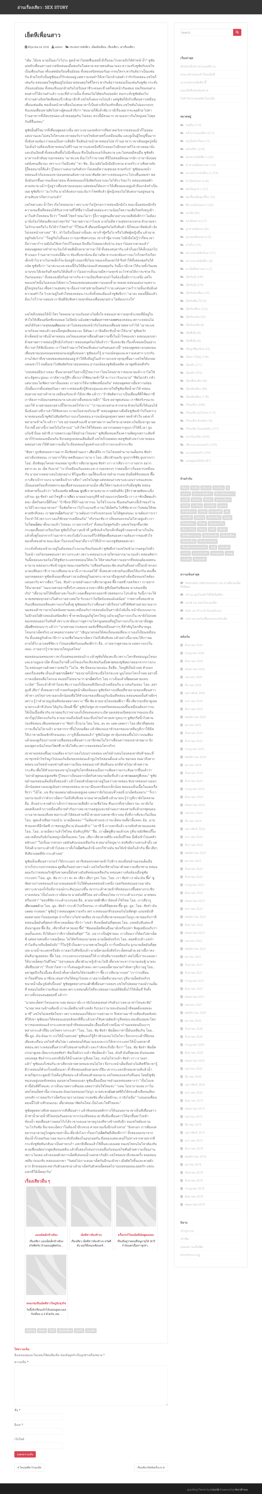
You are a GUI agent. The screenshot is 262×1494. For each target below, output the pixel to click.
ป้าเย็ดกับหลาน (195, 181)
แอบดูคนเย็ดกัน (195, 460)
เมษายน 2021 (193, 1005)
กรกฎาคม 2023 (194, 885)
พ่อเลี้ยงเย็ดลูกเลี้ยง (197, 197)
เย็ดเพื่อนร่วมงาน (191, 535)
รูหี (61, 496)
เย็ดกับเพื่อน (193, 309)
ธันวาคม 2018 (194, 1148)
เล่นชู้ (213, 547)
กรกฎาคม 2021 (194, 981)
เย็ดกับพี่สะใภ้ (194, 301)
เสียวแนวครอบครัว (197, 444)
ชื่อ (17, 1410)
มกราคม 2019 (194, 1140)
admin (59, 47)
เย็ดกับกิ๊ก (187, 517)
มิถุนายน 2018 (194, 1196)
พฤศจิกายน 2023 (195, 853)
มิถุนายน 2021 (194, 989)
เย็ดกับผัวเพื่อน (194, 293)
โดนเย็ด (34, 524)
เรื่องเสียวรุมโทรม (197, 413)
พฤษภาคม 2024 (195, 805)
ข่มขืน (190, 125)
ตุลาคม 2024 (193, 765)
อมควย (222, 505)
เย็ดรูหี (108, 831)
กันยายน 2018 (194, 1172)
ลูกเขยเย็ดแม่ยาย (196, 237)
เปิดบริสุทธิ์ (215, 511)
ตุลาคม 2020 (193, 1021)
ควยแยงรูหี (133, 775)
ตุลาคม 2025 (193, 725)
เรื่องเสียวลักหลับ (196, 421)
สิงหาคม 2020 (194, 1036)
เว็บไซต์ (19, 1439)
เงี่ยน (147, 496)
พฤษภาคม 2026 (195, 669)
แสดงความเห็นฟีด (191, 1247)
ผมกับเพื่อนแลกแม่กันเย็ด (211, 618)
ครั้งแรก (206, 488)
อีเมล (18, 1425)
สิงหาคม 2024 (194, 781)
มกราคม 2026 (194, 701)
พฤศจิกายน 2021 (195, 949)
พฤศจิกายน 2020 (195, 1013)
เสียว (92, 452)
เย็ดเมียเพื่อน (98, 47)
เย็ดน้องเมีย (193, 325)
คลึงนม (74, 491)
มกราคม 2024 (194, 837)
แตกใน (79, 1330)
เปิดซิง (202, 511)
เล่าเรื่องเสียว (127, 47)
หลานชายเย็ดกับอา (198, 253)
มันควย (113, 1091)
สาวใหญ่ (196, 505)
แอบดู (229, 553)
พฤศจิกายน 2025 (195, 717)
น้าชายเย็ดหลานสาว (199, 165)
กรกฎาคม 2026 (194, 653)
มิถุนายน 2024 (194, 797)
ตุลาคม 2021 (193, 957)
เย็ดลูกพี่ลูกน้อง (195, 349)
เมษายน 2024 (193, 813)
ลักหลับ (208, 499)
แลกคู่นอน (217, 553)
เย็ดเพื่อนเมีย (193, 381)
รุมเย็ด (190, 213)
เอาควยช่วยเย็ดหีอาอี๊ (193, 82)
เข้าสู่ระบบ (187, 1231)
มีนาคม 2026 (193, 685)
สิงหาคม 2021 (194, 973)
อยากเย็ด (56, 513)
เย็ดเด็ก (190, 365)
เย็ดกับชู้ (30, 1330)
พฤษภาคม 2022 (195, 933)
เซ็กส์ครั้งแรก (188, 511)
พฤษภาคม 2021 (195, 997)
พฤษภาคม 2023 (195, 901)
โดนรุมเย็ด (199, 559)
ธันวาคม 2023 (194, 845)
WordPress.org (190, 1255)
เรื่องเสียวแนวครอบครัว (194, 547)
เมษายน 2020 (193, 1068)
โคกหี (56, 745)
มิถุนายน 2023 (194, 893)
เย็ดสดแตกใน (216, 523)
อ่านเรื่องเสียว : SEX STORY (42, 7)
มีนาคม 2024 (193, 821)
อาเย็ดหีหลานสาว (197, 269)
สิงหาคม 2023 (194, 877)
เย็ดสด (41, 1330)
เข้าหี (100, 900)
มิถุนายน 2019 (194, 1100)
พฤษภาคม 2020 (195, 1060)
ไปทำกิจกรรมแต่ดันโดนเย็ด (197, 98)
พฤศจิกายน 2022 (195, 917)
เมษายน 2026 (193, 677)
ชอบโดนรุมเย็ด (207, 602)
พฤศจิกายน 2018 (195, 1156)
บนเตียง (55, 325)
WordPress (241, 1489)
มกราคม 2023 (194, 909)
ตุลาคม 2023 (193, 861)
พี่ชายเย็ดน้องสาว (197, 205)
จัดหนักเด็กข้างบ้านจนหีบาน (198, 66)
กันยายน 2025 (194, 733)
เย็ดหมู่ (202, 529)
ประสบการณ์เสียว (80, 47)
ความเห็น (21, 1362)
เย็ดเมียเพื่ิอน (65, 1330)
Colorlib (215, 1489)
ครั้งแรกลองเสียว (196, 133)
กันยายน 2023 (194, 869)
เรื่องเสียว (113, 47)
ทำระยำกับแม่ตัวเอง (209, 610)
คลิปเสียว (191, 149)
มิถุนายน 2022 (194, 925)
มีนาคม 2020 (193, 1076)
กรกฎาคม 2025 (194, 749)
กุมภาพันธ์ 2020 (195, 1084)
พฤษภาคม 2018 (195, 1204)
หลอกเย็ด (210, 505)
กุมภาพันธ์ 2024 (195, 829)
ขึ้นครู (185, 488)
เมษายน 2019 (193, 1116)
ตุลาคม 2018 (193, 1164)
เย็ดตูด (227, 517)
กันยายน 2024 (194, 773)
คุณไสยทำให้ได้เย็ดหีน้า (209, 594)
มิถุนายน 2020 (194, 1052)
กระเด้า (134, 1091)
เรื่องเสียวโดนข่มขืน (198, 429)
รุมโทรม (196, 499)
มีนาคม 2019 (193, 1124)
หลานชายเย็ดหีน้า (197, 261)
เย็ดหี (52, 1330)
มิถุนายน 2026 (194, 661)
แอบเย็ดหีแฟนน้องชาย (194, 90)
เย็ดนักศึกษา (188, 523)
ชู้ (228, 488)
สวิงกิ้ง (190, 245)
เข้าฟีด (184, 1239)
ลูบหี (83, 491)
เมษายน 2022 (193, 941)
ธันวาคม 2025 (194, 709)
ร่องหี (117, 701)
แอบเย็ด (91, 1330)
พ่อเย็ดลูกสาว (194, 189)
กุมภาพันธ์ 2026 (195, 693)
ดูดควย (186, 493)
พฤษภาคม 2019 (195, 1108)
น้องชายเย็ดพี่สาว (197, 157)
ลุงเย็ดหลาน (193, 221)
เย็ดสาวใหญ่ (193, 357)
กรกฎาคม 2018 (194, 1188)
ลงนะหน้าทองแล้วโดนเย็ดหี (197, 74)
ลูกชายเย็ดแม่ (194, 229)
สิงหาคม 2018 (194, 1180)
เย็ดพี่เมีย (191, 333)
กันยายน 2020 (194, 1028)
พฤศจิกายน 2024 (195, 757)
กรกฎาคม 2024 (194, 789)
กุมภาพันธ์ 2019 (195, 1132)
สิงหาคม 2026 (194, 645)
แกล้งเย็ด (224, 547)
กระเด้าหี (87, 984)
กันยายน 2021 (194, 965)
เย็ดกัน (81, 848)
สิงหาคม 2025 (194, 741)
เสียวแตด (31, 905)
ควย (137, 491)
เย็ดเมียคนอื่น (210, 535)
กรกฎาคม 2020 (194, 1044)
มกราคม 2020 (194, 1092)
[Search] (237, 32)
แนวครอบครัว (194, 452)
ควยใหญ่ (218, 488)
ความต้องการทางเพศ (102, 319)
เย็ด (227, 511)
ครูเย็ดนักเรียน (195, 141)
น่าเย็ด (89, 679)
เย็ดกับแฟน (193, 317)
